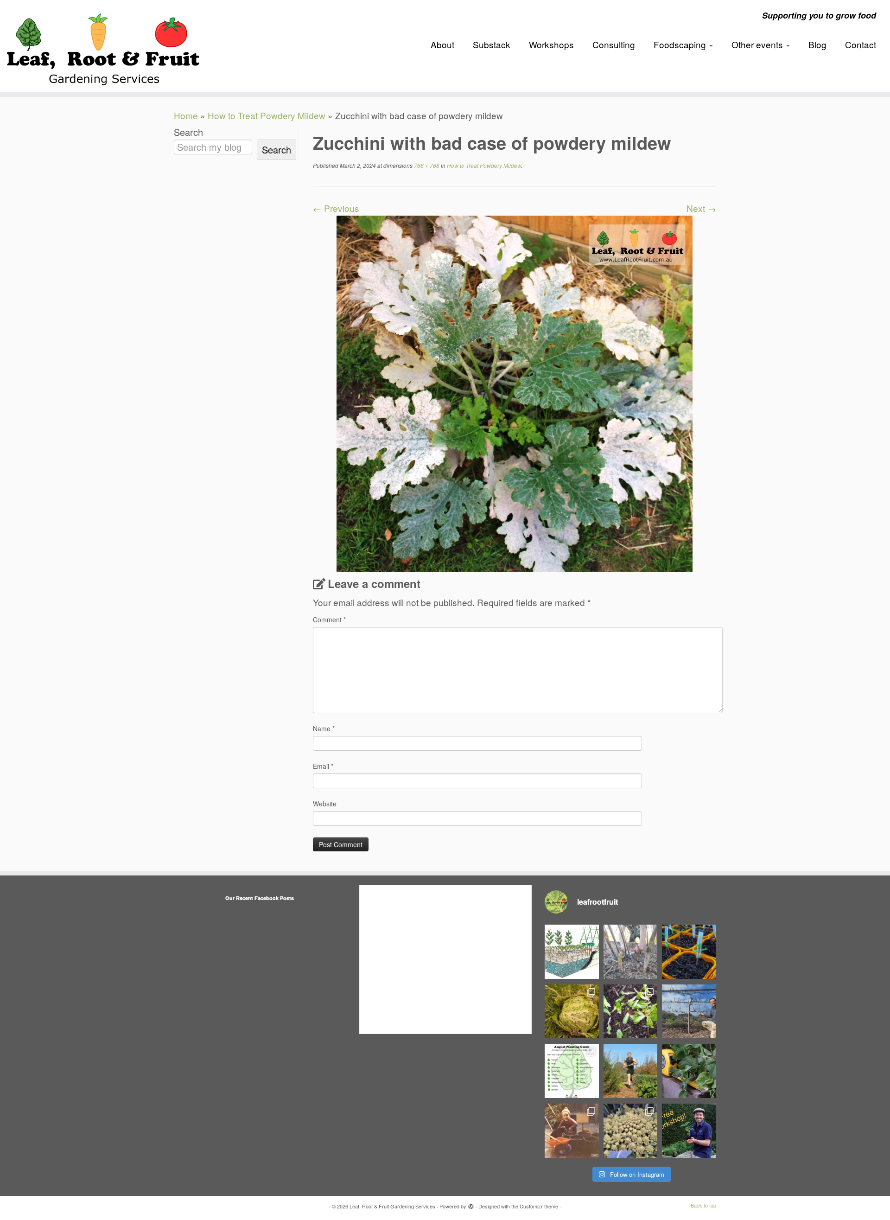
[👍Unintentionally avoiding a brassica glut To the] (572, 1011)
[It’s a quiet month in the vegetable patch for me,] (689, 1011)
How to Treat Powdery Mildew (266, 115)
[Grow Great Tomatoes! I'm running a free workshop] (689, 1131)
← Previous (336, 208)
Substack (491, 44)
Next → (701, 208)
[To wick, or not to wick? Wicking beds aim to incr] (572, 952)
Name (324, 728)
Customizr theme (539, 1206)
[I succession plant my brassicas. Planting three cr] (631, 1131)
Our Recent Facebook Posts (259, 897)
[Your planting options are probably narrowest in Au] (572, 1071)
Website (325, 803)
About (442, 44)
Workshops (551, 44)
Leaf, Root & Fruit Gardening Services (392, 1206)
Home (186, 115)
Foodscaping (681, 44)
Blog (817, 44)
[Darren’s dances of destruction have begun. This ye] (631, 1011)
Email (323, 766)
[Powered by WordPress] (471, 1204)
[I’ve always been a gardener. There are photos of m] (572, 1131)
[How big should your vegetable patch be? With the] (689, 1071)
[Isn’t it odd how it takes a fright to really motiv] (631, 1071)
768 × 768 (426, 165)
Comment (329, 619)
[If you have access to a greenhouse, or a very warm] (689, 952)
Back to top (703, 1205)
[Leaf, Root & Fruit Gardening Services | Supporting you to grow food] (102, 46)
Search (188, 132)
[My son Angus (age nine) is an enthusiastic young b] (631, 952)
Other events (758, 44)
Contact (860, 44)
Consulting (613, 44)
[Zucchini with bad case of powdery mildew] (515, 392)
